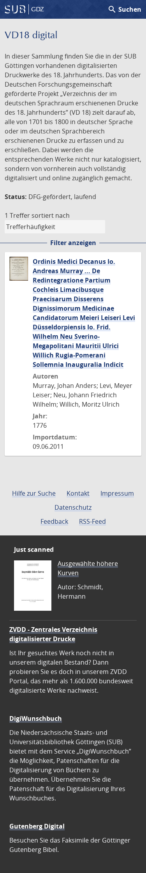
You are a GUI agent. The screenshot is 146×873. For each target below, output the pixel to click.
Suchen (124, 9)
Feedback (54, 521)
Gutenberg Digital (37, 826)
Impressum (117, 493)
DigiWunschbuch (35, 718)
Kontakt (78, 493)
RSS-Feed (92, 521)
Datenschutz (73, 507)
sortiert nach (51, 215)
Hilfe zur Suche (34, 493)
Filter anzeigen (73, 242)
